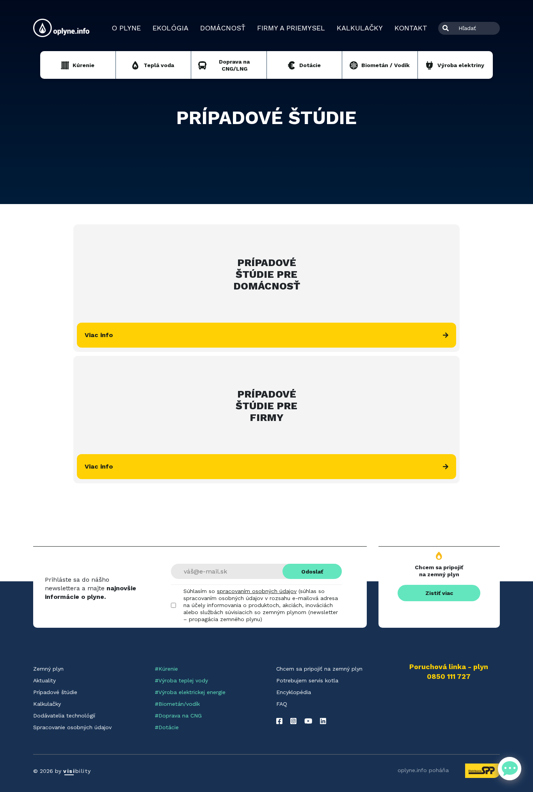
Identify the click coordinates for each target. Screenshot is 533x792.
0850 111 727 (449, 676)
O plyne (126, 28)
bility (77, 771)
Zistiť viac (439, 593)
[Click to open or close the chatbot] (509, 768)
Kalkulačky (360, 28)
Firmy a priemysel (291, 28)
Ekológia (170, 28)
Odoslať (312, 571)
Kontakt (410, 28)
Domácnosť (222, 28)
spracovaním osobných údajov (257, 591)
